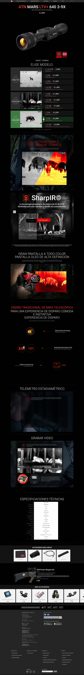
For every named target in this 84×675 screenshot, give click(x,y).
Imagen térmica (14, 653)
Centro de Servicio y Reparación (67, 653)
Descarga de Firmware (66, 662)
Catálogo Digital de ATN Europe (48, 662)
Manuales (64, 657)
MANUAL (38, 60)
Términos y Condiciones (66, 655)
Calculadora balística (15, 657)
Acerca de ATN (30, 653)
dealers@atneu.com (25, 632)
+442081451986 (25, 642)
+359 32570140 (25, 628)
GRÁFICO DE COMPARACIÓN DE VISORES (30, 607)
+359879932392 (25, 624)
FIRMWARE (45, 60)
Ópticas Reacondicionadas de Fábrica (49, 659)
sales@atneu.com (25, 631)
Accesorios (45, 657)
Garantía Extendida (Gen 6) (67, 659)
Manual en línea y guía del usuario (42, 578)
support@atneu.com (25, 630)
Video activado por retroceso (17, 655)
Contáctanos (64, 664)
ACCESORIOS (46, 1)
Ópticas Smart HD (46, 653)
